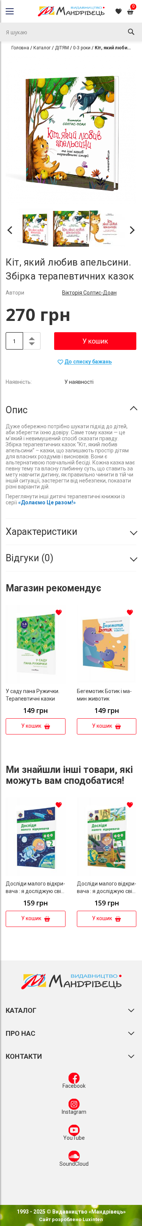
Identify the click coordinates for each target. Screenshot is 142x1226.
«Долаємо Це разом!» (47, 502)
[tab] (71, 410)
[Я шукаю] (131, 32)
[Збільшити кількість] (31, 337)
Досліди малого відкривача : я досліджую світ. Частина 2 (35, 891)
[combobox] (71, 32)
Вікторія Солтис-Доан (89, 293)
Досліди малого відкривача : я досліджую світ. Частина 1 (106, 891)
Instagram (74, 1112)
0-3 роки (82, 47)
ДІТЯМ (62, 47)
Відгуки (28, 558)
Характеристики (41, 531)
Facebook (74, 1086)
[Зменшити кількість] (31, 345)
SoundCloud (74, 1164)
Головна (20, 47)
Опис (17, 410)
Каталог (42, 47)
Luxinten (92, 1219)
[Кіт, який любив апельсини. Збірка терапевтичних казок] (35, 230)
